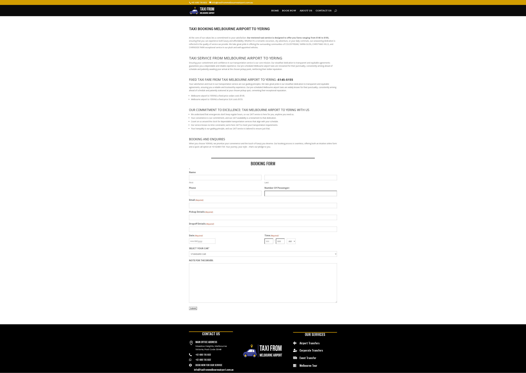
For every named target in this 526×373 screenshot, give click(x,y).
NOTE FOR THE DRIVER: (201, 260)
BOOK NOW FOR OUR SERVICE (208, 365)
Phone (192, 187)
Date (196, 235)
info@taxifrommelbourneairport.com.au (213, 369)
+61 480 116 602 (203, 354)
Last (267, 182)
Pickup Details (201, 211)
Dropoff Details (201, 223)
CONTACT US (323, 11)
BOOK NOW (289, 11)
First (191, 182)
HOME (275, 11)
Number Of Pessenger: (277, 187)
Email (196, 199)
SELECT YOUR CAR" (199, 248)
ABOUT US (306, 11)
